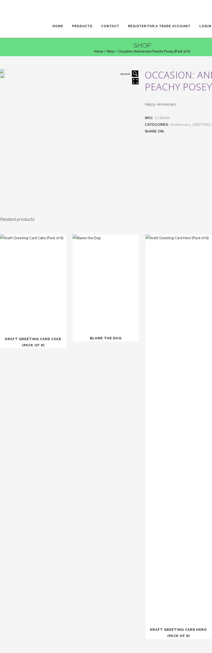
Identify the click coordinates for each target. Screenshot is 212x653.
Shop (111, 51)
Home (98, 51)
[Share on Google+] (178, 131)
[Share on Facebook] (167, 131)
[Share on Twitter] (173, 131)
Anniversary (180, 124)
